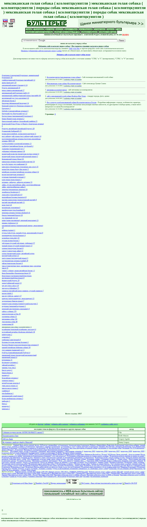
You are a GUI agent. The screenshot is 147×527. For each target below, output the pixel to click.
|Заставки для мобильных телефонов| (95, 476)
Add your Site (74, 48)
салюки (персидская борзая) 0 (12, 248)
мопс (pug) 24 (7, 205)
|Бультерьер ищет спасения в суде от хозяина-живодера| (100, 467)
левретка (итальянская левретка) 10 (14, 190)
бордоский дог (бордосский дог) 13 (14, 114)
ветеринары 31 (7, 360)
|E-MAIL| (59, 453)
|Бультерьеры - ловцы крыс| (73, 465)
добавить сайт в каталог (59, 424)
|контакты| (66, 453)
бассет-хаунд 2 (7, 370)
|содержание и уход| (68, 446)
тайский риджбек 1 (8, 365)
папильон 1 (6, 409)
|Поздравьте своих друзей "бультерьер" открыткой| (28, 451)
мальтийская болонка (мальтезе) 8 (14, 197)
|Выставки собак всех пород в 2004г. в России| (70, 475)
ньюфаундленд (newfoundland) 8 (13, 210)
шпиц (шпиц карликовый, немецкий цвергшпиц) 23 (20, 220)
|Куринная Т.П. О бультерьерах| (133, 448)
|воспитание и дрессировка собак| (110, 448)
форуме (40, 424)
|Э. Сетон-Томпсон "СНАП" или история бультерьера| (33, 454)
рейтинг (47, 424)
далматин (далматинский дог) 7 (13, 149)
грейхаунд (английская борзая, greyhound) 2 (17, 146)
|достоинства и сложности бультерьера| (32, 448)
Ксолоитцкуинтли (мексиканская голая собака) (64, 77)
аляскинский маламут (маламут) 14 (14, 85)
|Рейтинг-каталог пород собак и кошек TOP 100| (106, 471)
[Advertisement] (73, 66)
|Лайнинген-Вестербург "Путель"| (96, 454)
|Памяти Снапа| (103, 462)
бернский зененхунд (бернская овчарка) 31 (17, 106)
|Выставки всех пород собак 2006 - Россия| (23, 475)
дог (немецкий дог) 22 (10, 218)
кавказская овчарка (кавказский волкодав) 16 (18, 162)
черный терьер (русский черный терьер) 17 (17, 246)
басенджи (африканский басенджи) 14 (15, 103)
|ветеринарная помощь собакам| (58, 449)
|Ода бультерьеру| (91, 462)
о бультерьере (38, 29)
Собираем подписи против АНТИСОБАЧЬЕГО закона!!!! (23, 432)
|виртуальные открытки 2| (56, 451)
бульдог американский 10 (11, 88)
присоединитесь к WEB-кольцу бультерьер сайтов (73, 491)
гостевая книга (99, 29)
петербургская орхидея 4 (11, 383)
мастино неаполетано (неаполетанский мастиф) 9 (19, 200)
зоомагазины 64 (7, 324)
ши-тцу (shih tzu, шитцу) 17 (12, 296)
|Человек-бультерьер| (116, 462)
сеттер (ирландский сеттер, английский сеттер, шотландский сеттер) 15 (18, 254)
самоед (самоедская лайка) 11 (12, 251)
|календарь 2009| (138, 451)
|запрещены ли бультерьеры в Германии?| (37, 456)
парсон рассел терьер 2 (10, 388)
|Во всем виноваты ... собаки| (16, 470)
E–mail (118, 29)
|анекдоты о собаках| (132, 445)
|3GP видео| (44, 445)
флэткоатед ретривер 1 (10, 362)
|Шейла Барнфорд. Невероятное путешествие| (68, 454)
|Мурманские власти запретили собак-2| (42, 464)
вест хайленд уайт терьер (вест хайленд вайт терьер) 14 (21, 136)
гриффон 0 (6, 391)
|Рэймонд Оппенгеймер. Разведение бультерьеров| (107, 445)
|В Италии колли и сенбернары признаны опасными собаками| (121, 460)
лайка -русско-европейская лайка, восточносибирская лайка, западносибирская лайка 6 (21, 186)
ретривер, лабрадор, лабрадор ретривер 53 (17, 182)
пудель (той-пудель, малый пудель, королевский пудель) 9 (22, 233)
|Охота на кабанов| (47, 462)
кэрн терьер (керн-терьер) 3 (12, 180)
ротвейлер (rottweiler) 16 (10, 238)
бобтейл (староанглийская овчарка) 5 (15, 111)
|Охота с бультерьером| (31, 462)
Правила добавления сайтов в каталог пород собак (41, 51)
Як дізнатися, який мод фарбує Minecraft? (17, 442)
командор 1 (6, 406)
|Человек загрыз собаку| (82, 464)
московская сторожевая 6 (11, 208)
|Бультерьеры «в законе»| (65, 464)
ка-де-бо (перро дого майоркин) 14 (14, 164)
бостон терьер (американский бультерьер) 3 (17, 116)
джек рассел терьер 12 (10, 386)
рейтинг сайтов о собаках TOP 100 (67, 32)
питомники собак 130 (9, 319)
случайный (67, 493)
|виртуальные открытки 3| (74, 451)
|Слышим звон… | (80, 460)
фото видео (50, 29)
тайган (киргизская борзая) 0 (12, 263)
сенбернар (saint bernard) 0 (11, 340)
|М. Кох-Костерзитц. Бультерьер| (57, 448)
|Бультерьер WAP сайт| (75, 476)
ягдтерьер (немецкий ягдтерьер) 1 (14, 306)
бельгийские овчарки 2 (10, 378)
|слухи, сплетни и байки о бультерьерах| (20, 446)
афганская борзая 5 (9, 101)
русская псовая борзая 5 (10, 241)
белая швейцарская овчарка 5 (12, 399)
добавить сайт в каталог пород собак (39, 32)
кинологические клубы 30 (11, 314)
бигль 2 (4, 404)
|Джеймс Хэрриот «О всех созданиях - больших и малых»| (32, 468)
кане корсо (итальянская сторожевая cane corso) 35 (20, 167)
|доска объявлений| (21, 453)
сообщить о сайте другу (107, 32)
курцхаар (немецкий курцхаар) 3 (13, 177)
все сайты (81, 493)
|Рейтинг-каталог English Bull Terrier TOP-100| (31, 471)
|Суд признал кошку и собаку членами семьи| (127, 464)
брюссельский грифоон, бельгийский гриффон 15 (19, 121)
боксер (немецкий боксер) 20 (12, 215)
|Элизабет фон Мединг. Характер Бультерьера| (115, 446)
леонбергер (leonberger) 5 (11, 192)
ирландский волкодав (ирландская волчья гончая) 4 (20, 154)
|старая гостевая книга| (47, 453)
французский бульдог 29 (10, 281)
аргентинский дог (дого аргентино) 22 (15, 98)
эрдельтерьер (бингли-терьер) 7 (13, 301)
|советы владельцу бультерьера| (87, 446)
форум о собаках (71, 29)
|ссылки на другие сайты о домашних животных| (26, 476)
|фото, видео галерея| (27, 445)
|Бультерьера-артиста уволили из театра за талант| (127, 456)
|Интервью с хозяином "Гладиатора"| (45, 460)
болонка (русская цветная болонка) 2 (15, 342)
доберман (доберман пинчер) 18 (13, 151)
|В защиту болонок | (24, 460)
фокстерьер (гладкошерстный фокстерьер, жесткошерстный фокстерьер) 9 (17, 277)
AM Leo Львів (7, 439)
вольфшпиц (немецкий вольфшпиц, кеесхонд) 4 (19, 329)
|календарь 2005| (90, 451)
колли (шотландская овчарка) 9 (13, 175)
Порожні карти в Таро (10, 436)
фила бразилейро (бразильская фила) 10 (16, 273)
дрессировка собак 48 (9, 322)
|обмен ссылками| (76, 453)
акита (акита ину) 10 (9, 83)
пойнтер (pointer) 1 (8, 230)
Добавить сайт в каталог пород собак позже (73, 55)
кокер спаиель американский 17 (13, 90)
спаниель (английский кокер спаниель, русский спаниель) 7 (23, 291)
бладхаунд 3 (6, 108)
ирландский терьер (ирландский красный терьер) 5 (20, 156)
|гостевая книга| (34, 453)
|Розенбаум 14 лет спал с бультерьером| (97, 465)
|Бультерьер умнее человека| (134, 462)
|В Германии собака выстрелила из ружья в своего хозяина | (88, 456)
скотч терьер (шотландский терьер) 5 (15, 258)
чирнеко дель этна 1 (9, 368)
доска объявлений (85, 29)
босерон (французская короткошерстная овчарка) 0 (20, 345)
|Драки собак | (123, 459)
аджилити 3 (6, 337)
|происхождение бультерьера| (79, 445)
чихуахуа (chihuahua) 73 (10, 288)
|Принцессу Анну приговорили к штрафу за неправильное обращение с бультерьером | (64, 457)
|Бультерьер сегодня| (119, 465)
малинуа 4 (5, 375)
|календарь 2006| (102, 451)
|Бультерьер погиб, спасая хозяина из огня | (110, 457)
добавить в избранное (89, 32)
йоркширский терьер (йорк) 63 (13, 159)
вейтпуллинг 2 (7, 335)
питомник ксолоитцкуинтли (57, 90)
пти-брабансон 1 (7, 393)
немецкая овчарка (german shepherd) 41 (16, 213)
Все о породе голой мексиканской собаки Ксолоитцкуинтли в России (71, 102)
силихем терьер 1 (8, 381)
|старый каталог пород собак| (134, 471)
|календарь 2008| (126, 451)
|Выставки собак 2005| (46, 475)
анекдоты (59, 29)
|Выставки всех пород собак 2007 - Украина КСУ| (69, 473)
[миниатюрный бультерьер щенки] (111, 27)
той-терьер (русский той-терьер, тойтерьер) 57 (18, 243)
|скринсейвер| (52, 445)
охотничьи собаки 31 (9, 317)
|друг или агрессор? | (59, 456)
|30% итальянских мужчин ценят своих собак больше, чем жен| (50, 459)
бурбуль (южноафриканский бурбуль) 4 (16, 353)
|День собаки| (31, 470)
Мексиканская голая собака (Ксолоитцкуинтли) (64, 84)
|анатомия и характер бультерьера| (48, 446)
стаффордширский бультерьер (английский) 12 (18, 80)
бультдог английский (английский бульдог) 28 (18, 129)
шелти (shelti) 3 (7, 293)
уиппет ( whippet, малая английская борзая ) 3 (18, 271)
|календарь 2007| (114, 451)
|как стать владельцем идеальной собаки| (83, 448)
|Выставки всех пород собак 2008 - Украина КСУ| (34, 473)
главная (29, 29)
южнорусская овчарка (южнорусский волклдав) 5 (20, 304)
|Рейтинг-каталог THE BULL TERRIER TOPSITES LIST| (68, 471)
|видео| (37, 445)
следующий (96, 493)
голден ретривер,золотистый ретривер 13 (16, 144)
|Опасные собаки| (80, 459)
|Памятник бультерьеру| (128, 467)
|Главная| (16, 445)
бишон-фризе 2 (7, 373)
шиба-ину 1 (6, 401)
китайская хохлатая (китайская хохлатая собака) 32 (20, 172)
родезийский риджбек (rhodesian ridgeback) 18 (18, 332)
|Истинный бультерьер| (31, 465)
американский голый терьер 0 (12, 396)
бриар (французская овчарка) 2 (13, 119)
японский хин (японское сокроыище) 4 (16, 309)
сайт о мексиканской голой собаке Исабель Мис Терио (66, 96)
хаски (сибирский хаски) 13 (12, 283)
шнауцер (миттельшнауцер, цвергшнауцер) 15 (18, 299)
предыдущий (52, 493)
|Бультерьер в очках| (18, 467)
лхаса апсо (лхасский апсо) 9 (12, 195)
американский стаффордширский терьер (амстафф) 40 (21, 96)
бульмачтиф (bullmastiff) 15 (12, 131)
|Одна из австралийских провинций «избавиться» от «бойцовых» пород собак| (80, 468)
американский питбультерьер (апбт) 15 (15, 93)
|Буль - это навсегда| (66, 460)
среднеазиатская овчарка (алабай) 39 (15, 261)
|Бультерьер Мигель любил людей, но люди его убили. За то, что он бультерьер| (53, 467)
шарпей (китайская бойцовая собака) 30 (16, 347)
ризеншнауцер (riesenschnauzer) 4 (14, 235)
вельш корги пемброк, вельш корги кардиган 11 (19, 134)
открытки (110, 29)
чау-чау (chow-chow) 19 (10, 286)
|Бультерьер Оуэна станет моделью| (51, 465)
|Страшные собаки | (94, 459)
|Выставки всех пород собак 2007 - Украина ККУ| (103, 473)
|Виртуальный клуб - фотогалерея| (55, 476)
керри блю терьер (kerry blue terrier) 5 (15, 169)
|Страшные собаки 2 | (109, 459)
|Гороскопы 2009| (93, 460)
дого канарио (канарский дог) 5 (13, 350)
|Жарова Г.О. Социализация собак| (35, 449)
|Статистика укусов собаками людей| (121, 468)
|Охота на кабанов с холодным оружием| (69, 462)
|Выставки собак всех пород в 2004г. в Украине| (103, 475)
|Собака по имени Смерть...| (101, 464)
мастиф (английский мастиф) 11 (13, 202)
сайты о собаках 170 (9, 311)
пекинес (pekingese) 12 (10, 223)
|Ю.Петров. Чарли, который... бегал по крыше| (124, 454)
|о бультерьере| (63, 445)
